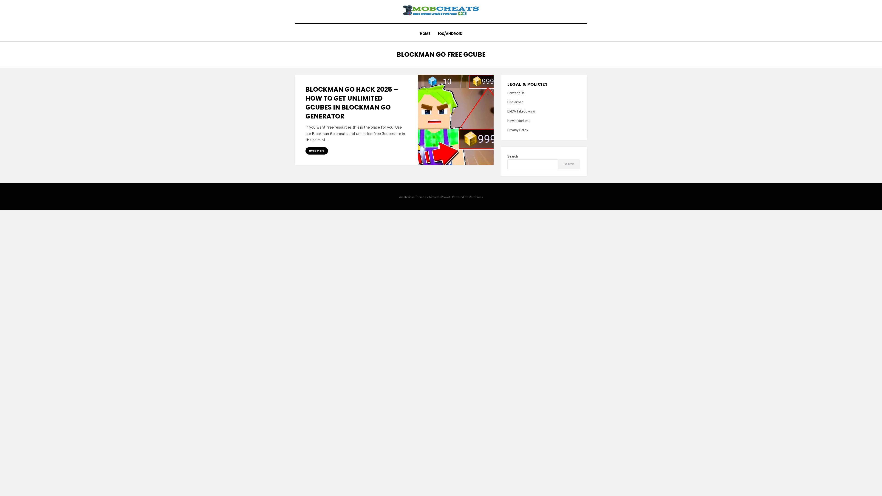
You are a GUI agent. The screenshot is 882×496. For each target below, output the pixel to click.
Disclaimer (515, 102)
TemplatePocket (439, 197)
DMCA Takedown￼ (521, 111)
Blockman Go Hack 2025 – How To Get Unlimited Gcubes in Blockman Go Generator (351, 103)
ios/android (450, 33)
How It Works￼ (518, 121)
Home (425, 33)
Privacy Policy (517, 130)
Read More (317, 150)
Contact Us (515, 93)
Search (512, 156)
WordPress (476, 197)
